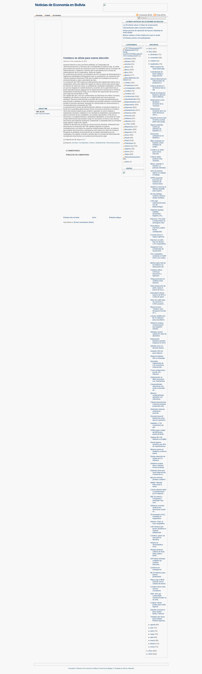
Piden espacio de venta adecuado (157, 68)
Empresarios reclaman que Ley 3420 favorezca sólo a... (158, 112)
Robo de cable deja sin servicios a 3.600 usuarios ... (157, 302)
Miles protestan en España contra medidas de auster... (157, 144)
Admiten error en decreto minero (157, 347)
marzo (152, 640)
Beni (126, 72)
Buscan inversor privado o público (157, 478)
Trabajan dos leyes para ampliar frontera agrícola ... (158, 619)
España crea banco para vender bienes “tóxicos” (157, 612)
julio (151, 628)
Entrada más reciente (71, 217)
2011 (150, 651)
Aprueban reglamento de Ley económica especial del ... (157, 364)
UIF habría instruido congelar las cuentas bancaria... (157, 561)
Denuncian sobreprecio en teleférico (157, 136)
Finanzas (128, 113)
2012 (150, 52)
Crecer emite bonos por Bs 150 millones (157, 372)
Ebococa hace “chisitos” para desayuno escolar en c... (158, 310)
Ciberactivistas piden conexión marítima (138, 28)
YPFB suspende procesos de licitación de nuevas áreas (156, 181)
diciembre (154, 55)
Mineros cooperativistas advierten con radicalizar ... (157, 396)
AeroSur (128, 64)
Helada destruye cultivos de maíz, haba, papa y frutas (157, 553)
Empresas (128, 107)
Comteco (92, 143)
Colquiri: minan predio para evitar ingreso (158, 605)
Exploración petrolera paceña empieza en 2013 (158, 341)
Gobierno (128, 118)
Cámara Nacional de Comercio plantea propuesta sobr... (158, 404)
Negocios (128, 132)
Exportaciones (130, 110)
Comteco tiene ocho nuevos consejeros (157, 589)
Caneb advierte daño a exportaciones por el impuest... (158, 492)
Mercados (128, 129)
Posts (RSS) (161, 15)
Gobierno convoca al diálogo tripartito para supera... (158, 189)
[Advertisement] (46, 61)
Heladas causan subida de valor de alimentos (158, 334)
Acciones (75, 143)
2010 (150, 654)
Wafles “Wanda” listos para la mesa (156, 484)
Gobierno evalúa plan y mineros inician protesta (157, 465)
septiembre (154, 64)
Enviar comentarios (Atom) (84, 222)
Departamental (100, 143)
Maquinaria (129, 127)
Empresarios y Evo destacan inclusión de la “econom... (157, 103)
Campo (127, 83)
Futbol (47, 15)
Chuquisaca (129, 85)
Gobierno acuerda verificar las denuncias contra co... (157, 508)
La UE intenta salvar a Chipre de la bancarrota (140, 25)
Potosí (127, 140)
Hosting (39, 15)
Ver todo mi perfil (42, 113)
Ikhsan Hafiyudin (128, 668)
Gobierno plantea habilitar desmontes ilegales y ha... (157, 213)
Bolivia (127, 75)
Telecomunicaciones (113, 143)
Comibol (128, 91)
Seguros (128, 149)
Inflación (128, 121)
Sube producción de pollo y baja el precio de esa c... (158, 288)
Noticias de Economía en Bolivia (60, 5)
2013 (150, 49)
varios (127, 162)
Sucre (127, 151)
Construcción (130, 96)
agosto (152, 625)
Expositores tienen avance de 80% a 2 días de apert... (158, 295)
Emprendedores (131, 102)
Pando (127, 138)
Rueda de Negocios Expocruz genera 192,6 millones (157, 95)
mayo (152, 634)
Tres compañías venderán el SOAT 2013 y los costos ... (158, 257)
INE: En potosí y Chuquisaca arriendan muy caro (156, 499)
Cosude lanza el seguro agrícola (157, 236)
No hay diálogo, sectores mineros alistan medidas (157, 196)
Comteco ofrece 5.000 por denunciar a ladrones (156, 273)
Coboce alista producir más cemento (156, 159)
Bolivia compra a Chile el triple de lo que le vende (141, 35)
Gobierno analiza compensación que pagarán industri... (157, 326)
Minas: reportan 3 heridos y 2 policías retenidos (158, 166)
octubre (153, 61)
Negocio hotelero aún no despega (157, 357)
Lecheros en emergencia (155, 569)
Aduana (128, 61)
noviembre (154, 58)
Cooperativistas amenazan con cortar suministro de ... (157, 387)
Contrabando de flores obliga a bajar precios (156, 74)
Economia (57, 15)
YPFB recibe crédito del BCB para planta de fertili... (157, 432)
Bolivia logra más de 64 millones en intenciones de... (158, 265)
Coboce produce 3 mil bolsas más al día (157, 88)
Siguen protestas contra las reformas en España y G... (156, 128)
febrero (153, 644)
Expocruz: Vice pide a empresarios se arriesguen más (157, 221)
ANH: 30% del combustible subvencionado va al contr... (158, 597)
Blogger (110, 668)
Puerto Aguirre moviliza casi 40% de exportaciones (158, 444)
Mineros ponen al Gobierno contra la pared (158, 451)
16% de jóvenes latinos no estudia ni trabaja (158, 173)
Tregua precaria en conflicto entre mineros (157, 281)
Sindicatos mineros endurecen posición (157, 411)
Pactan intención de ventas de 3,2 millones (157, 458)
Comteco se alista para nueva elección (86, 58)
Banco (127, 70)
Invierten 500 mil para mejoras (156, 352)
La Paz (127, 124)
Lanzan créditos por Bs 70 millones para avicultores (157, 318)
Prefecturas (129, 143)
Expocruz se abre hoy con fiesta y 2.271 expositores (158, 242)
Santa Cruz (129, 146)
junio (152, 631)
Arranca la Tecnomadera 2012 (156, 545)
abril (152, 637)
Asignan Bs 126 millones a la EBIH (158, 438)
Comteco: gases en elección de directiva (157, 538)
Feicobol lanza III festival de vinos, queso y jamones (157, 418)
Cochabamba (83, 143)
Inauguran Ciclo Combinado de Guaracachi (157, 249)
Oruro (127, 135)
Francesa (128, 116)
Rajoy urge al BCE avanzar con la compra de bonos (158, 582)
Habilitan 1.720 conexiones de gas (157, 425)
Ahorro (127, 67)
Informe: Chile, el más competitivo (157, 523)
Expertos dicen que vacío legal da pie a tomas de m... (158, 472)
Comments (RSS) (145, 15)
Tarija (127, 154)
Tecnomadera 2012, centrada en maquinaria (157, 516)
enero (152, 647)
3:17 (83, 139)
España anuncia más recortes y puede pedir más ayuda (158, 120)
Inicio (94, 217)
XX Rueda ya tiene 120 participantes (136, 38)
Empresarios (129, 105)
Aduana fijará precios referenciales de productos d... (158, 81)
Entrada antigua (115, 217)
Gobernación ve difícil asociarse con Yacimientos (157, 379)
